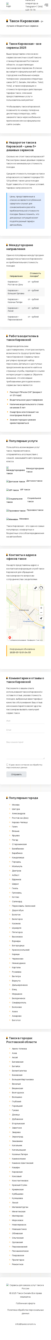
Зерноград (17, 1136)
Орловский (17, 1242)
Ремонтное (17, 1264)
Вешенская (17, 1088)
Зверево (16, 1132)
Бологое (16, 914)
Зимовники (17, 1141)
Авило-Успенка (19, 1048)
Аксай (15, 1057)
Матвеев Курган (20, 1207)
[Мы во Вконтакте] (28, 1331)
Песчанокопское (20, 1251)
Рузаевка (16, 971)
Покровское (18, 1255)
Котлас (15, 897)
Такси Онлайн (24, 1293)
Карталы (16, 967)
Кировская (17, 1171)
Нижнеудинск (19, 963)
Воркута (16, 980)
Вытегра (16, 976)
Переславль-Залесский (23, 905)
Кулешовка (17, 1198)
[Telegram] (8, 663)
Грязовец (17, 892)
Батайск (16, 1066)
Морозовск (17, 1220)
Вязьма (15, 831)
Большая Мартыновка (23, 1079)
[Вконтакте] (14, 663)
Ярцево (16, 835)
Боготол (16, 1020)
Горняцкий (17, 1106)
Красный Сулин (19, 1185)
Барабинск (17, 853)
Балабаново (18, 848)
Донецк (16, 1114)
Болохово (17, 1007)
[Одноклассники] (19, 663)
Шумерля (16, 928)
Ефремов (16, 879)
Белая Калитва (19, 1070)
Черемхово (17, 958)
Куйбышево (17, 1193)
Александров (18, 813)
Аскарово (17, 1016)
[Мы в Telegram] (23, 1331)
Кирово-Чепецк (20, 822)
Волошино (17, 1097)
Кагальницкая (19, 1149)
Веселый (16, 1083)
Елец (14, 989)
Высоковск (17, 936)
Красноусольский (20, 949)
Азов (14, 1053)
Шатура (16, 809)
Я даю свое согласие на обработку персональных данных (24, 766)
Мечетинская (18, 1211)
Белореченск (18, 998)
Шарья (15, 883)
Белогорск (17, 919)
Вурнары (16, 941)
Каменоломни (19, 1158)
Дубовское (17, 1119)
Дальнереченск (20, 985)
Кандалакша (18, 857)
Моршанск (17, 993)
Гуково (15, 1110)
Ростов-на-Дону (20, 818)
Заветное (17, 1127)
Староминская (19, 844)
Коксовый (17, 1176)
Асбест (15, 875)
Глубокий (16, 1101)
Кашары (16, 1167)
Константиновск (20, 1180)
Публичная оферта (25, 1303)
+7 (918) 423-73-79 (34, 8)
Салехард (17, 901)
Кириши (16, 954)
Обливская (17, 1233)
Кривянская (18, 1189)
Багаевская (17, 1061)
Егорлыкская (18, 1123)
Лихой (15, 1202)
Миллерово (17, 1215)
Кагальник (17, 1145)
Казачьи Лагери (20, 1154)
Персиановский (19, 1246)
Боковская (17, 1075)
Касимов (16, 923)
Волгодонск (18, 1092)
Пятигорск (17, 932)
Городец (16, 861)
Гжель (15, 888)
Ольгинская (18, 1237)
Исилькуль (17, 866)
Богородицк (18, 945)
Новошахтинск (19, 1229)
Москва (15, 804)
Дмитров (16, 870)
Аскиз (15, 1011)
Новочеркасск (19, 1224)
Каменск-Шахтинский (22, 1163)
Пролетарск (18, 1259)
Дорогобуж (18, 910)
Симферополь (19, 1002)
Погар (15, 840)
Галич (15, 826)
